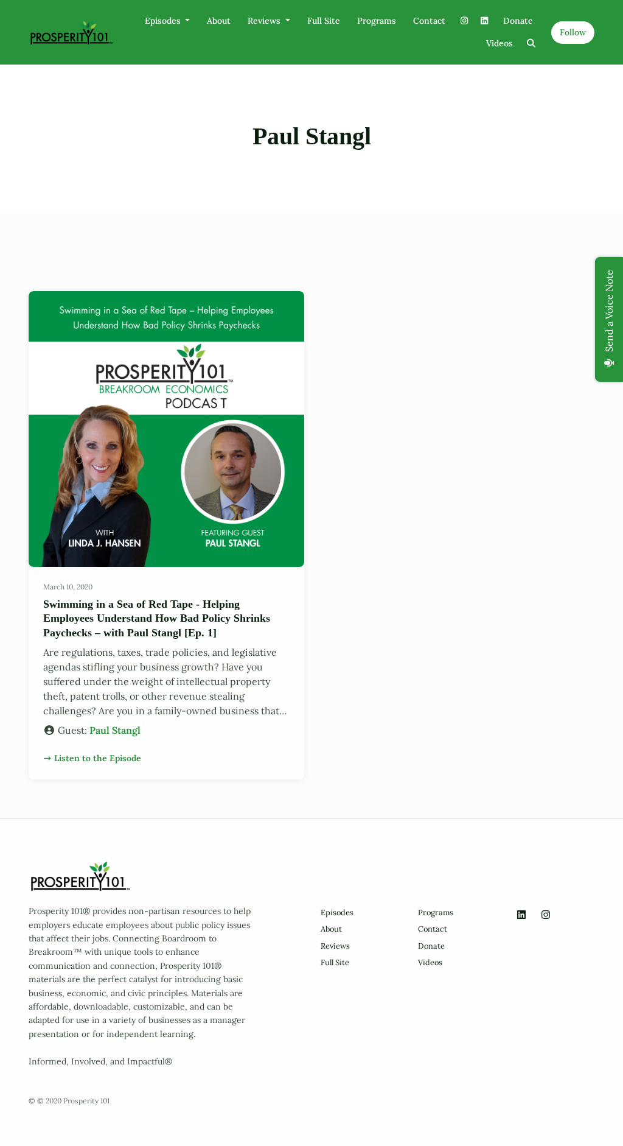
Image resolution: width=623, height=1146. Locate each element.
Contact (429, 20)
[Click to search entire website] (531, 43)
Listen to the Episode (97, 758)
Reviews (265, 20)
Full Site (323, 20)
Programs (376, 20)
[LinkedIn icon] (521, 914)
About (219, 20)
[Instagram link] (464, 21)
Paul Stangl (115, 730)
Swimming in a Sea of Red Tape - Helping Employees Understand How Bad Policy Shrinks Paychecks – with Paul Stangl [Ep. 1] (156, 618)
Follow (573, 32)
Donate (518, 20)
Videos (499, 43)
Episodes (164, 20)
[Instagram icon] (546, 914)
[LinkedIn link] (485, 21)
